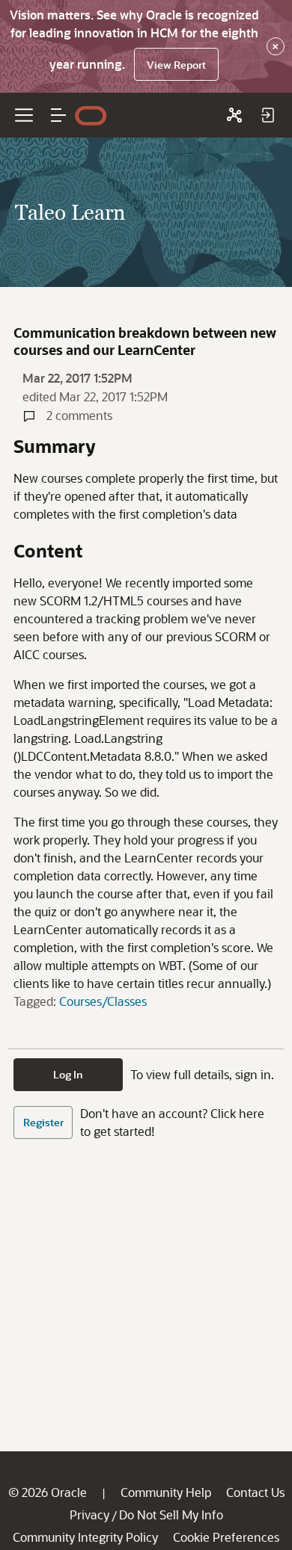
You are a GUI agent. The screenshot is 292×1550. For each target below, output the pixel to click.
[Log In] (267, 115)
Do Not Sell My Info (171, 1514)
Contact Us (255, 1492)
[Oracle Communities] (234, 115)
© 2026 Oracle (47, 1492)
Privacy (89, 1514)
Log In (68, 1074)
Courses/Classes (103, 1001)
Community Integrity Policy (85, 1537)
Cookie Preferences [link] (226, 1537)
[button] (58, 115)
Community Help (166, 1492)
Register (43, 1122)
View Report (176, 65)
